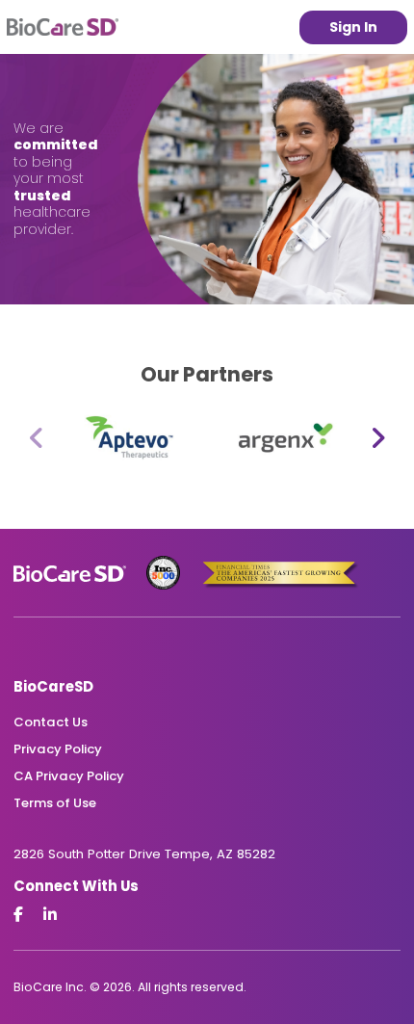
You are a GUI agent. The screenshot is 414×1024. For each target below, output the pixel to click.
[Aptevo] (133, 440)
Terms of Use (54, 803)
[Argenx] (280, 440)
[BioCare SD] (62, 27)
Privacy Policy (57, 749)
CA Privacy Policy (68, 776)
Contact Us (50, 722)
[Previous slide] (36, 439)
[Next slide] (377, 439)
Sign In (353, 27)
